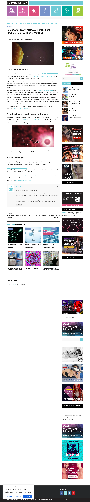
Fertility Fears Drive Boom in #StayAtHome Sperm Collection (15, 246)
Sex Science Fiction (69, 419)
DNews (30, 180)
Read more (19, 204)
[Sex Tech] (56, 10)
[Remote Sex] (12, 10)
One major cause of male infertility (30, 119)
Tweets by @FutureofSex (68, 317)
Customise (9, 496)
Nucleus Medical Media (21, 180)
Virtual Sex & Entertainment (48, 232)
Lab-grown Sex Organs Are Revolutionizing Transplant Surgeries (15, 270)
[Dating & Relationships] (67, 10)
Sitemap (32, 499)
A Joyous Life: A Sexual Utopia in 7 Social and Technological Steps (49, 246)
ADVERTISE (16, 499)
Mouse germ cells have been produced (17, 168)
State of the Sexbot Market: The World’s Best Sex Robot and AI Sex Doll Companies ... (75, 103)
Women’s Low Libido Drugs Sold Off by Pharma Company (50, 269)
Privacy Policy (38, 499)
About (11, 499)
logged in (15, 284)
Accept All (27, 496)
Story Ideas (27, 499)
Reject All (18, 496)
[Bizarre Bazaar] (78, 10)
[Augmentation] (45, 10)
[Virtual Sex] (23, 10)
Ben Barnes (10, 36)
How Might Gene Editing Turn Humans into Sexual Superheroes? (33, 246)
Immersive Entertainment (48, 234)
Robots (45, 230)
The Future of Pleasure (31, 268)
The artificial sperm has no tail (45, 90)
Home (8, 23)
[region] (18, 492)
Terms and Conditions (47, 499)
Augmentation (14, 23)
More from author (20, 224)
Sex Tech (48, 230)
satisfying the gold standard (21, 108)
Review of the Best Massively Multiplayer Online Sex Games (75, 117)
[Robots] (34, 10)
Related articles (10, 224)
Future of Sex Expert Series (71, 412)
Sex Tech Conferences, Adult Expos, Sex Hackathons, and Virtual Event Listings (73, 415)
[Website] (57, 186)
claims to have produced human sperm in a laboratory (31, 175)
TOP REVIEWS (66, 83)
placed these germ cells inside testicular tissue (42, 76)
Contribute (21, 499)
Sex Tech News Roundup (71, 409)
